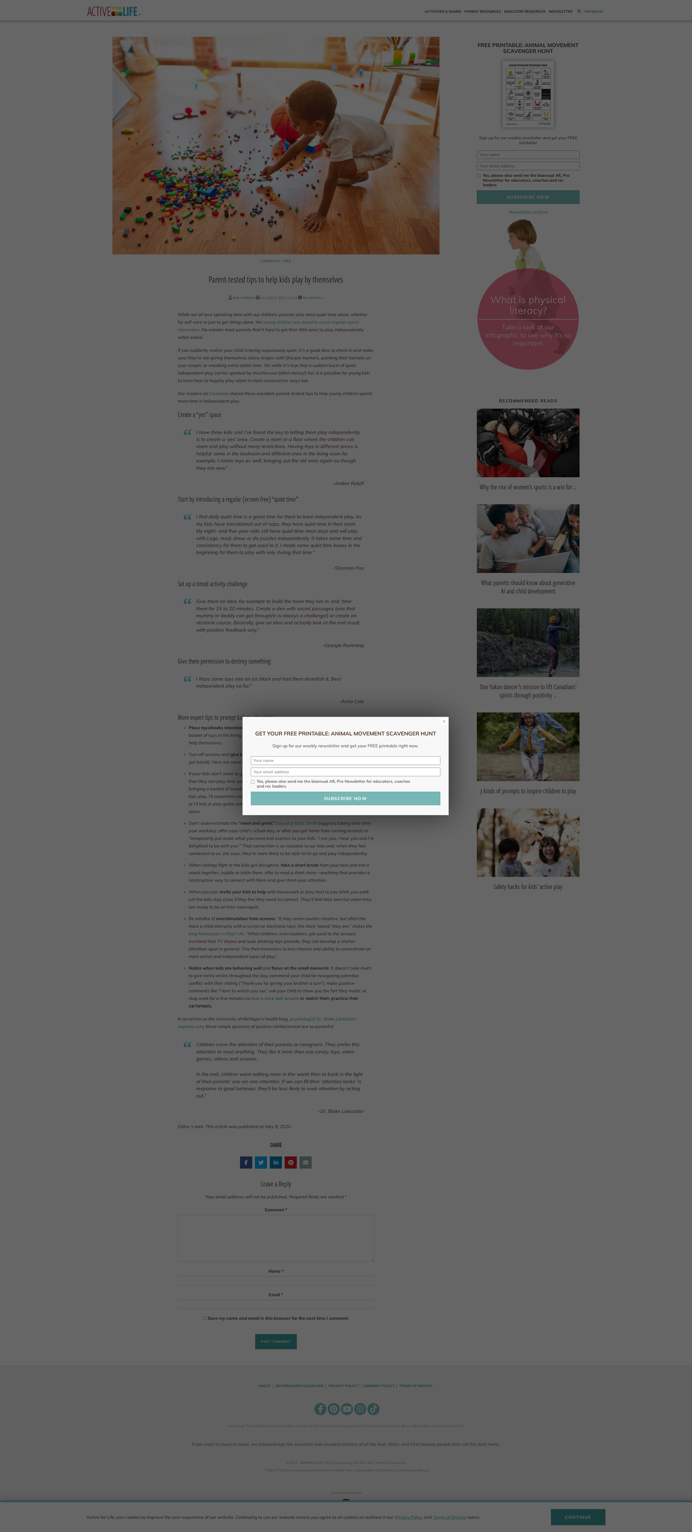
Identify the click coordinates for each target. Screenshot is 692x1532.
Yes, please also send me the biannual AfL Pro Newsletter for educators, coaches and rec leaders (333, 784)
